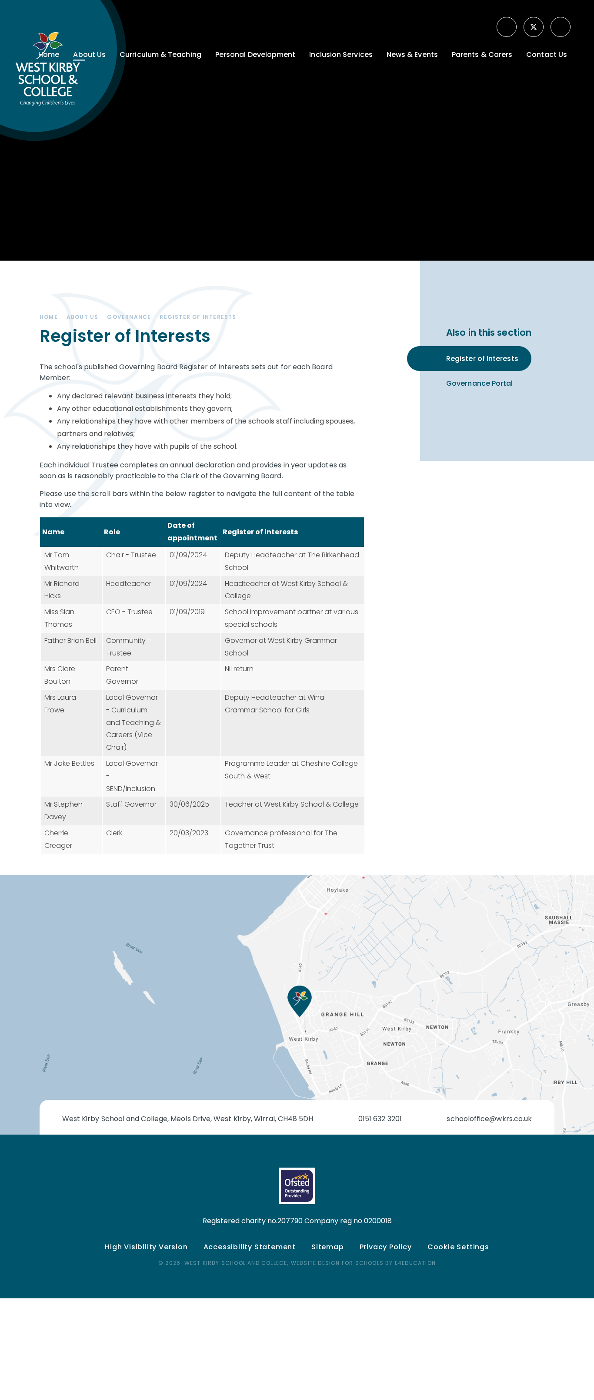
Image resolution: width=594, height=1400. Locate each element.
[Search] (561, 26)
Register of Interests (198, 317)
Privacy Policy (386, 1247)
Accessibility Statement (250, 1247)
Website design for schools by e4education (363, 1263)
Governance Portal (479, 383)
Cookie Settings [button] (458, 1247)
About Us (83, 317)
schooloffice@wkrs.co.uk (489, 1119)
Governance (129, 317)
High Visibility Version (146, 1247)
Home (49, 317)
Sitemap (327, 1247)
